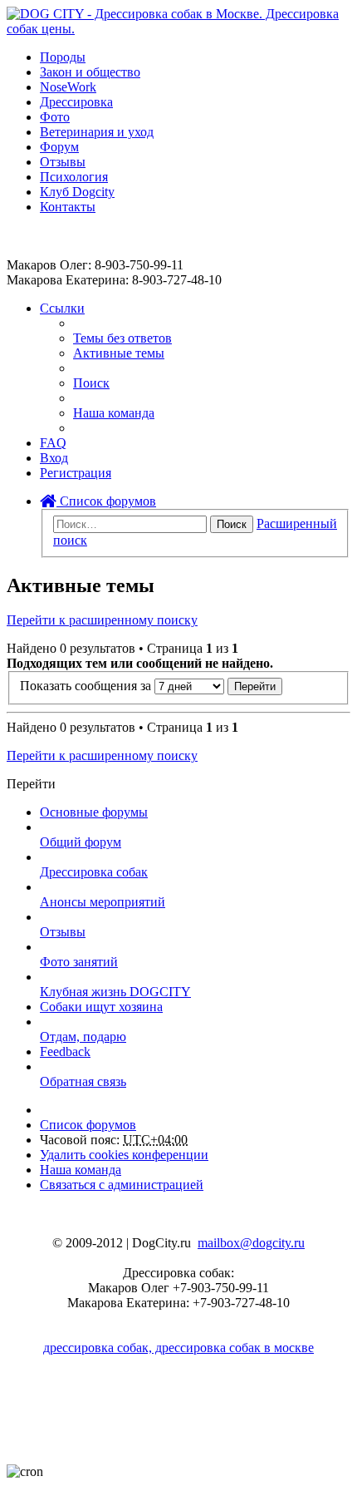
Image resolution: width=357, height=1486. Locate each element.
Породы (63, 57)
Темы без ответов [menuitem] (122, 338)
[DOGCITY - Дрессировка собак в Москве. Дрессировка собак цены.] (178, 29)
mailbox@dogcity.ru (251, 1243)
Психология (74, 177)
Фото (55, 117)
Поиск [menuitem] (91, 383)
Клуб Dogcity (77, 192)
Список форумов (106, 501)
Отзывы (63, 162)
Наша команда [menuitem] (113, 413)
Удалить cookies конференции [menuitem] (124, 1155)
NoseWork (68, 87)
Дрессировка (76, 102)
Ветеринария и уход (97, 132)
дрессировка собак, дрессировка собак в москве (178, 1347)
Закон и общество (90, 72)
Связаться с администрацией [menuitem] (121, 1184)
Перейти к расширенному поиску (102, 620)
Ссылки (62, 308)
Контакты (67, 207)
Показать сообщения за (87, 686)
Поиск (232, 524)
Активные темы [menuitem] (118, 353)
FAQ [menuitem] (53, 443)
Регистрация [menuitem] (75, 473)
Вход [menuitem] (54, 458)
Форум (59, 147)
